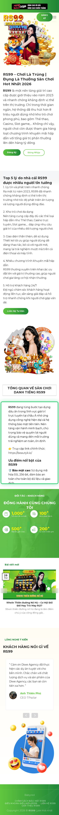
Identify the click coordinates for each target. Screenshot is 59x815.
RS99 (7, 90)
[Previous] (3, 590)
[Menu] (55, 17)
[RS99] (17, 20)
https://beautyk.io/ (20, 452)
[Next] (55, 590)
